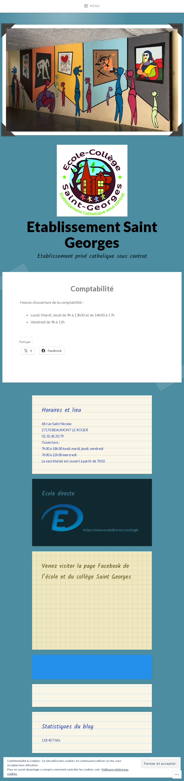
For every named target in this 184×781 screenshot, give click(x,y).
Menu (95, 6)
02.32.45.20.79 (53, 436)
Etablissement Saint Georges (92, 234)
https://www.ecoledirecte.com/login (110, 530)
